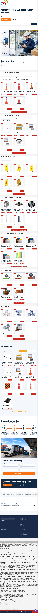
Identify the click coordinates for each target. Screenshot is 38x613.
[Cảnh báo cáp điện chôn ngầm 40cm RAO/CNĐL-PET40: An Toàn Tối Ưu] (6, 291)
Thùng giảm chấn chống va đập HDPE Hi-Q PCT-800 (6, 391)
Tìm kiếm (34, 23)
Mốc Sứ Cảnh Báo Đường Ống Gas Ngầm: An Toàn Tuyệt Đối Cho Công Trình (31, 319)
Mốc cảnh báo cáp (7, 306)
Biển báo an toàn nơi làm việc (6, 161)
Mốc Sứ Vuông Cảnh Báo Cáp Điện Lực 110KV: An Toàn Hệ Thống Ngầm (18, 334)
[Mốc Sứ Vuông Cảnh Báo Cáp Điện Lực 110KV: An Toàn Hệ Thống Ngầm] (19, 327)
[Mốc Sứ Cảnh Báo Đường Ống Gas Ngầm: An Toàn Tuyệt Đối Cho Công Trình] (31, 313)
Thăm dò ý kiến (22, 525)
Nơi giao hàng (21, 463)
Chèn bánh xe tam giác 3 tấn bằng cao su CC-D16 (6, 406)
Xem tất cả (34, 505)
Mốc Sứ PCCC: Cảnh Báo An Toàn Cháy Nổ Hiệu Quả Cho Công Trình (5, 319)
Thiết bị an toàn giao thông (10, 72)
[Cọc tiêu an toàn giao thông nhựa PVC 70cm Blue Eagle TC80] (30, 371)
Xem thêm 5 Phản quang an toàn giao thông (19, 266)
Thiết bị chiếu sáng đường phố (11, 197)
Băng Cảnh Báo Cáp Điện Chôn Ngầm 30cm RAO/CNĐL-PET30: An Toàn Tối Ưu (19, 297)
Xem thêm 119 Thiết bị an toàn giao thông (18, 112)
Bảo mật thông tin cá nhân (23, 534)
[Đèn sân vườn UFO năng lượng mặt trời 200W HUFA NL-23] (31, 204)
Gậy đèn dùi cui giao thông (27, 77)
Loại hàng (4, 467)
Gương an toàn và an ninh (6, 120)
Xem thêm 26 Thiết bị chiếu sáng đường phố (19, 230)
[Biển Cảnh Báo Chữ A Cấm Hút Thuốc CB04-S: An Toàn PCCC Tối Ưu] (31, 168)
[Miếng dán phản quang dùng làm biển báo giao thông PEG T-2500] (6, 255)
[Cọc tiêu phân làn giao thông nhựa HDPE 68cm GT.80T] (6, 101)
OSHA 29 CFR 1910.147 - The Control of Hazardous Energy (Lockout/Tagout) (12, 590)
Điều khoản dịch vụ (3, 533)
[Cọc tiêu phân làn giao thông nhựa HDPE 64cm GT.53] (19, 101)
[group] (3, 494)
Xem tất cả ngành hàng (32, 62)
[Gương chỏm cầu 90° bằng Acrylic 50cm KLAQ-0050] (19, 141)
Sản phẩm (5, 351)
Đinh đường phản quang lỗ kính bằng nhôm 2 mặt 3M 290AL (19, 363)
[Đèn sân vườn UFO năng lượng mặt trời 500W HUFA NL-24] (19, 204)
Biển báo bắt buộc (4, 159)
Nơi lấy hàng (4, 463)
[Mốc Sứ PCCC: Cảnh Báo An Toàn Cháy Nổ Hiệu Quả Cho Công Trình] (6, 313)
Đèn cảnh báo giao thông (5, 118)
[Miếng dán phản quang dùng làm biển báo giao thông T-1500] (6, 240)
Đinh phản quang (14, 118)
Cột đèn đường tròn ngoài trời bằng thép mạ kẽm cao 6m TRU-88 (19, 225)
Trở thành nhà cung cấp (18, 485)
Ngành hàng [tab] (3, 65)
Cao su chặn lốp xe (4, 75)
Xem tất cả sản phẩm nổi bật (18, 411)
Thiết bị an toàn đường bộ (10, 115)
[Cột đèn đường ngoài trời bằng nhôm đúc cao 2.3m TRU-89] (6, 219)
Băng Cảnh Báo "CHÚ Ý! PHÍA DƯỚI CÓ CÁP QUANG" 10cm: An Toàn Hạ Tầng (19, 283)
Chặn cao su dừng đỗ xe (5, 77)
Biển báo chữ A (33, 159)
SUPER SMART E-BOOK (23, 519)
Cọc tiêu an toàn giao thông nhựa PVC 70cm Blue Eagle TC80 (30, 377)
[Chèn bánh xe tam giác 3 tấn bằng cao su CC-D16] (7, 400)
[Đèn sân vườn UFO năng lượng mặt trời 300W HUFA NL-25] (6, 204)
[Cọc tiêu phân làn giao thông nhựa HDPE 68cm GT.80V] (31, 86)
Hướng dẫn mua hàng (4, 529)
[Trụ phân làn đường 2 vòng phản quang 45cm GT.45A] (19, 86)
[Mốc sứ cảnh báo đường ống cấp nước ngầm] (19, 313)
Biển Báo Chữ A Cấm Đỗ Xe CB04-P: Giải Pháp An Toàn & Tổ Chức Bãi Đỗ (6, 188)
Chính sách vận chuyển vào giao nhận (25, 533)
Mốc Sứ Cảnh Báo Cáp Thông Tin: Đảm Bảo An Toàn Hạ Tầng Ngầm (6, 334)
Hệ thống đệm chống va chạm (6, 79)
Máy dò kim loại (21, 118)
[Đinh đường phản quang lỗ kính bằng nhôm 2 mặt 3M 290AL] (19, 127)
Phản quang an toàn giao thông (12, 234)
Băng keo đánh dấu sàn (13, 75)
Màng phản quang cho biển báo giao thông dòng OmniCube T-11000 (19, 261)
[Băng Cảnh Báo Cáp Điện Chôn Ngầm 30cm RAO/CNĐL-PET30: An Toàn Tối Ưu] (19, 291)
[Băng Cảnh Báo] (19, 277)
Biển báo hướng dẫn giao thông (24, 159)
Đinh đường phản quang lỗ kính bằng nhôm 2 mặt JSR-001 (19, 377)
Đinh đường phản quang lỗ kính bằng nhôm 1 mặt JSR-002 (30, 363)
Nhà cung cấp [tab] (9, 65)
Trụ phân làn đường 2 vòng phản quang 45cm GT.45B (30, 391)
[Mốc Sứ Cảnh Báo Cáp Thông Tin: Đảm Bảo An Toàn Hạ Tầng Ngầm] (6, 327)
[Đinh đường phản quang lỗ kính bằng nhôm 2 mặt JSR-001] (6, 141)
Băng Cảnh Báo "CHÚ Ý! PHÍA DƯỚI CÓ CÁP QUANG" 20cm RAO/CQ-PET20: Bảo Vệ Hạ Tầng (31, 283)
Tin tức (21, 520)
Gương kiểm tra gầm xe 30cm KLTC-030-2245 (7, 363)
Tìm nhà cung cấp (5, 19)
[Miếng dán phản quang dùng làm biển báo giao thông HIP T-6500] (31, 240)
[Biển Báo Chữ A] (6, 168)
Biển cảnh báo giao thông (13, 159)
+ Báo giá (10, 365)
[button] (36, 494)
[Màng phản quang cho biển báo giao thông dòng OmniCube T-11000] (19, 255)
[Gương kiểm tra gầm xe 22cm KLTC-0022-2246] (6, 127)
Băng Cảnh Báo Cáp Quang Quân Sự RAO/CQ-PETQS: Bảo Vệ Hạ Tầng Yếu (6, 283)
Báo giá (10, 94)
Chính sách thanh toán (23, 530)
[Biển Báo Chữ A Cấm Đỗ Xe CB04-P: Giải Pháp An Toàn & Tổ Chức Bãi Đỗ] (6, 182)
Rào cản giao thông (24, 79)
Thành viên (21, 523)
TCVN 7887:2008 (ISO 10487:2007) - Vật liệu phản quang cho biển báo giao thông (12, 591)
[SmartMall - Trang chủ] (4, 2)
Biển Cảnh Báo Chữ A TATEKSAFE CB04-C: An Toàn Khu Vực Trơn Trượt (18, 174)
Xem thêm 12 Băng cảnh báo (18, 302)
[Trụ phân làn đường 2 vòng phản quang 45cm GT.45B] (6, 86)
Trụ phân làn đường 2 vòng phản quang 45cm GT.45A (18, 391)
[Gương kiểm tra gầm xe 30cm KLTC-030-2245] (7, 357)
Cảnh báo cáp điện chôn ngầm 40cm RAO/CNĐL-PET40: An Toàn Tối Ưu (6, 297)
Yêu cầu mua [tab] (15, 65)
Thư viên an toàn (22, 526)
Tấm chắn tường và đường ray (16, 77)
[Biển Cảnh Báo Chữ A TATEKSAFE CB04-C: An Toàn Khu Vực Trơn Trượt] (19, 168)
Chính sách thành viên (23, 529)
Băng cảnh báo (6, 270)
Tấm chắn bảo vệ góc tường (23, 75)
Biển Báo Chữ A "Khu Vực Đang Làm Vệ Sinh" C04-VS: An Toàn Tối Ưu (6, 174)
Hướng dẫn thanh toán (4, 530)
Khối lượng (21, 467)
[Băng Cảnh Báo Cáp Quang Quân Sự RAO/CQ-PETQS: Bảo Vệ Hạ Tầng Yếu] (6, 277)
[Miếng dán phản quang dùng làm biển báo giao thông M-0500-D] (19, 240)
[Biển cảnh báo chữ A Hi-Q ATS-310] (19, 182)
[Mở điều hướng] (36, 3)
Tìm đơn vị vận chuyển (18, 473)
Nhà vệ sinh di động (16, 79)
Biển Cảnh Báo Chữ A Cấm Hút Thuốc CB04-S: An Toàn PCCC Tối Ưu (31, 174)
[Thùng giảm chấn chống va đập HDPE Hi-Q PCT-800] (7, 386)
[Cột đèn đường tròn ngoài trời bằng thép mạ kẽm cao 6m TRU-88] (19, 219)
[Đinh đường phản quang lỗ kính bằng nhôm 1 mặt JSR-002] (31, 127)
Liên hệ (21, 524)
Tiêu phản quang (28, 118)
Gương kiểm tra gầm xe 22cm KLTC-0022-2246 (7, 377)
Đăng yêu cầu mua (15, 19)
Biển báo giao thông (8, 156)
